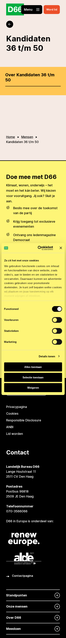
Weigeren (33, 387)
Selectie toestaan (33, 377)
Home (10, 137)
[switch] (57, 320)
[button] (31, 9)
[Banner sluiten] (60, 248)
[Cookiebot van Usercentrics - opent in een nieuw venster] (39, 248)
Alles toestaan (33, 366)
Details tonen (47, 356)
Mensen (27, 137)
